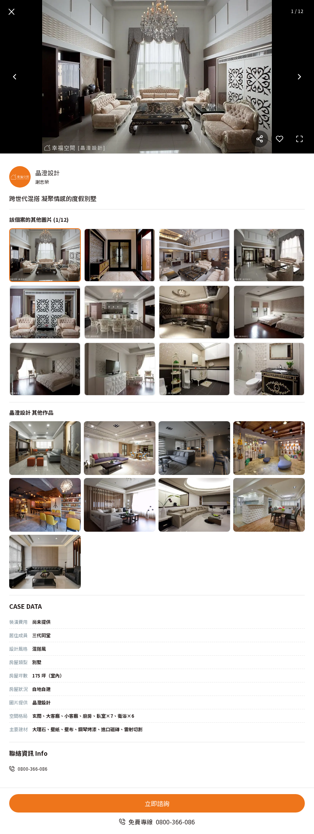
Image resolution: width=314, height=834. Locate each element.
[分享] (259, 138)
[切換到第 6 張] (119, 312)
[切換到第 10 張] (119, 369)
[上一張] (14, 76)
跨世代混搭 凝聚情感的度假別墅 (52, 198)
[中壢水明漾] (45, 561)
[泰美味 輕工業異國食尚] (45, 505)
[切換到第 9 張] (45, 369)
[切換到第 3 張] (194, 255)
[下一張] (299, 76)
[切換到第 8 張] (269, 312)
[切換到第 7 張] (194, 312)
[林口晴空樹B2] (194, 448)
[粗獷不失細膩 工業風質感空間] (269, 448)
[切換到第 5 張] (45, 312)
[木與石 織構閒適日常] (45, 448)
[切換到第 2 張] (119, 255)
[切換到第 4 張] (269, 255)
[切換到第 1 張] (45, 255)
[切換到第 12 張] (269, 369)
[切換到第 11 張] (194, 369)
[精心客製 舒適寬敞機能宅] (194, 505)
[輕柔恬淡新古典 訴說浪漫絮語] (119, 448)
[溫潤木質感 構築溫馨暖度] (269, 505)
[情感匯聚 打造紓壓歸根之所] (119, 505)
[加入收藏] (279, 138)
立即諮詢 (157, 803)
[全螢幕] (299, 138)
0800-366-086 (32, 768)
